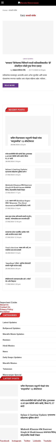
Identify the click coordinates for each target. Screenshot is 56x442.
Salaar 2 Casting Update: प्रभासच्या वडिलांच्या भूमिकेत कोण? (16, 170)
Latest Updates (28, 59)
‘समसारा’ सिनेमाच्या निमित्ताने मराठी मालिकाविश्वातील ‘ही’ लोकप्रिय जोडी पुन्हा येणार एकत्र (28, 64)
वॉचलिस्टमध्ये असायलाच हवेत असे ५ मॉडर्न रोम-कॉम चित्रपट (17, 280)
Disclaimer (5, 312)
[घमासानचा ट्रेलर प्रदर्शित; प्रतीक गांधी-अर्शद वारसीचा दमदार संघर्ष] (43, 236)
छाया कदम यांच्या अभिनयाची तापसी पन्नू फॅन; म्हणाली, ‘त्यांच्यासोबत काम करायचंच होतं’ (18, 217)
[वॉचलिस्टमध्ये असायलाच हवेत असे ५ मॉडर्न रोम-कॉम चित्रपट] (43, 283)
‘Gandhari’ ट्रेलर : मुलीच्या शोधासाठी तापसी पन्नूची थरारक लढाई (18, 264)
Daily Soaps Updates (12, 357)
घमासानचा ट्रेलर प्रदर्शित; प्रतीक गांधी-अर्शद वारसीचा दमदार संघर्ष (17, 233)
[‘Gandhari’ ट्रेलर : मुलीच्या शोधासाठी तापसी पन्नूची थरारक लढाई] (43, 267)
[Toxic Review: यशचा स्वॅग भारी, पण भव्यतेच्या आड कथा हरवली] (43, 251)
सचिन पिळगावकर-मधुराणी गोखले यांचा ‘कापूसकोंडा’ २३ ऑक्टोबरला (26, 139)
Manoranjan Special (12, 375)
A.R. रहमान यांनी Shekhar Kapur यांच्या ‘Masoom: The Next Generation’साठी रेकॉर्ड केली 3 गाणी (17, 202)
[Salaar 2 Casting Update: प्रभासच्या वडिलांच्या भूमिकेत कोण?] (43, 173)
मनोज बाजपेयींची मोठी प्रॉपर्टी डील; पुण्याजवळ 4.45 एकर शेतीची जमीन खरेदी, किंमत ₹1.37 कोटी (18, 156)
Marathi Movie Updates (13, 334)
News (5, 351)
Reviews (6, 340)
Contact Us (5, 307)
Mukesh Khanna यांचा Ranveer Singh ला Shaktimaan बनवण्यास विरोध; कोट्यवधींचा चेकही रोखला (18, 187)
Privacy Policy (6, 309)
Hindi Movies (9, 346)
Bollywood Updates (11, 328)
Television (7, 369)
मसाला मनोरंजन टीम (19, 70)
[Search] (54, 3)
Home (5, 10)
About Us (4, 305)
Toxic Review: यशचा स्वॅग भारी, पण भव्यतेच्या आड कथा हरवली (18, 248)
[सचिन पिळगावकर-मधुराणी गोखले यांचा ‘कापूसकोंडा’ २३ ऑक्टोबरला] (28, 131)
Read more (10, 85)
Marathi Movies (10, 363)
